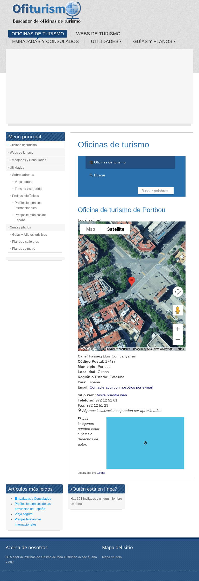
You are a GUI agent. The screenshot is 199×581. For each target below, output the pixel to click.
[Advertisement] (99, 88)
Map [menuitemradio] (90, 229)
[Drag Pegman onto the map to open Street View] (178, 310)
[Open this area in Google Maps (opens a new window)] (87, 347)
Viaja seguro (24, 182)
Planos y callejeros (25, 241)
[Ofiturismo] (47, 14)
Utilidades (17, 167)
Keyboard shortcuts (118, 349)
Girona (101, 472)
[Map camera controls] (178, 291)
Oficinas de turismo (23, 145)
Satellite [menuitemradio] (115, 229)
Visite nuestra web (112, 395)
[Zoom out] (178, 339)
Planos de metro (23, 248)
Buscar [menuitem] (99, 175)
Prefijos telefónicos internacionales (28, 205)
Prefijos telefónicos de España (30, 217)
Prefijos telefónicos (25, 196)
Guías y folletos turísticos (29, 234)
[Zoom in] (178, 329)
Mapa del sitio (112, 557)
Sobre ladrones (23, 175)
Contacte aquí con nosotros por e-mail (121, 387)
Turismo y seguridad (29, 189)
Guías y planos (20, 227)
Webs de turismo (21, 152)
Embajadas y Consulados (28, 160)
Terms (180, 349)
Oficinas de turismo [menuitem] (109, 162)
